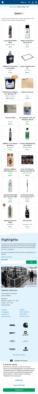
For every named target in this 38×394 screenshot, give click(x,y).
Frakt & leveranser (5, 316)
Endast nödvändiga (19, 385)
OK (31, 262)
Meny (22, 2)
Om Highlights (5, 312)
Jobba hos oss (5, 314)
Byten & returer (23, 314)
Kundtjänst (4, 310)
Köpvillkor (22, 309)
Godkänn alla (19, 390)
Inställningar (19, 380)
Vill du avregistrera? (6, 257)
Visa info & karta (31, 286)
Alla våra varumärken (19, 355)
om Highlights (10, 249)
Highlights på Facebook (21, 360)
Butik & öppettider (24, 312)
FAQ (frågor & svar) (24, 316)
